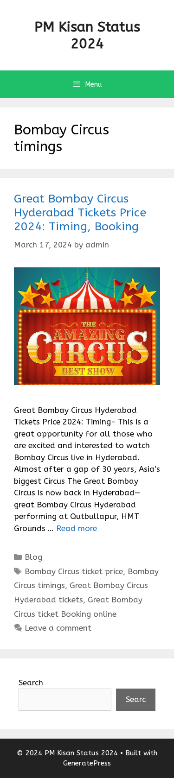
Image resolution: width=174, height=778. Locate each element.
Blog (33, 557)
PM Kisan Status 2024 (87, 35)
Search (31, 682)
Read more (76, 528)
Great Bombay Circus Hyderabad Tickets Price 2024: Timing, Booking (80, 213)
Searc (136, 699)
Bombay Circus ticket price (74, 571)
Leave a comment (58, 628)
